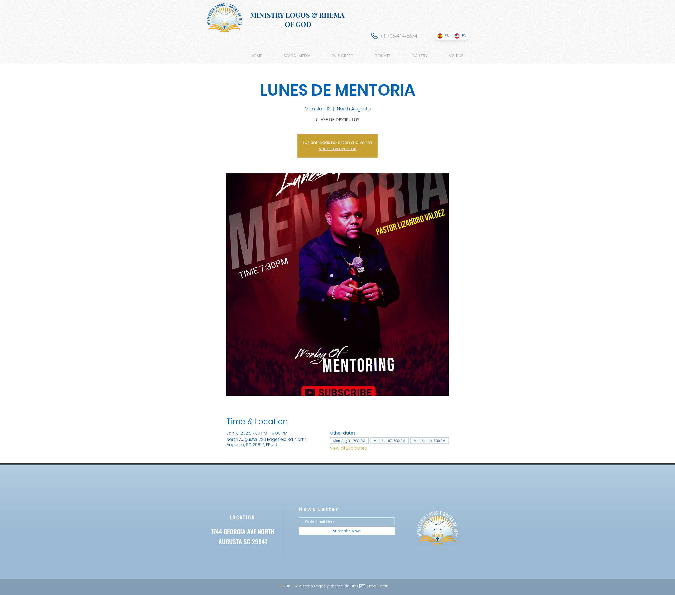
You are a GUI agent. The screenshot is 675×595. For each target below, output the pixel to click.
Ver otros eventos (337, 149)
